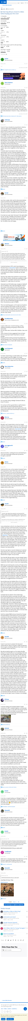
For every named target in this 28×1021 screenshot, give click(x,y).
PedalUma (5, 912)
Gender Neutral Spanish (10, 922)
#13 (26, 641)
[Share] (25, 63)
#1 (26, 63)
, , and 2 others (12, 314)
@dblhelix (5, 535)
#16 (26, 795)
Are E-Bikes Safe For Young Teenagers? (15, 928)
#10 (26, 450)
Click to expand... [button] (14, 262)
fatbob (5, 935)
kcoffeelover (6, 929)
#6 (26, 323)
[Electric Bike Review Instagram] (7, 1012)
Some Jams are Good (10, 917)
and (9, 69)
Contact (9, 1008)
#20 (26, 873)
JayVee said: (4, 251)
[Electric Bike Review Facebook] (5, 1012)
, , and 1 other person (12, 116)
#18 (26, 836)
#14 (26, 704)
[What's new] (25, 3)
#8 (26, 371)
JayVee (3, 9)
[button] (2, 2)
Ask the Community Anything (13, 918)
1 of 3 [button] (10, 902)
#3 (26, 124)
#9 (26, 422)
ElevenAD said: (4, 839)
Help (2, 1008)
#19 (26, 856)
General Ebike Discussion (13, 912)
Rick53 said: (4, 875)
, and (8, 413)
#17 (26, 815)
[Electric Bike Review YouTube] (2, 1012)
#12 (26, 508)
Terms (5, 1008)
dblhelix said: (4, 511)
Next (14, 902)
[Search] (27, 3)
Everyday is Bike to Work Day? (12, 911)
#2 (26, 87)
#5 (26, 248)
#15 (26, 733)
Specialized (12, 267)
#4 (26, 197)
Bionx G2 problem (9, 933)
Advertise (14, 1008)
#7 (26, 353)
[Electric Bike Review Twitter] (10, 1012)
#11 (26, 467)
